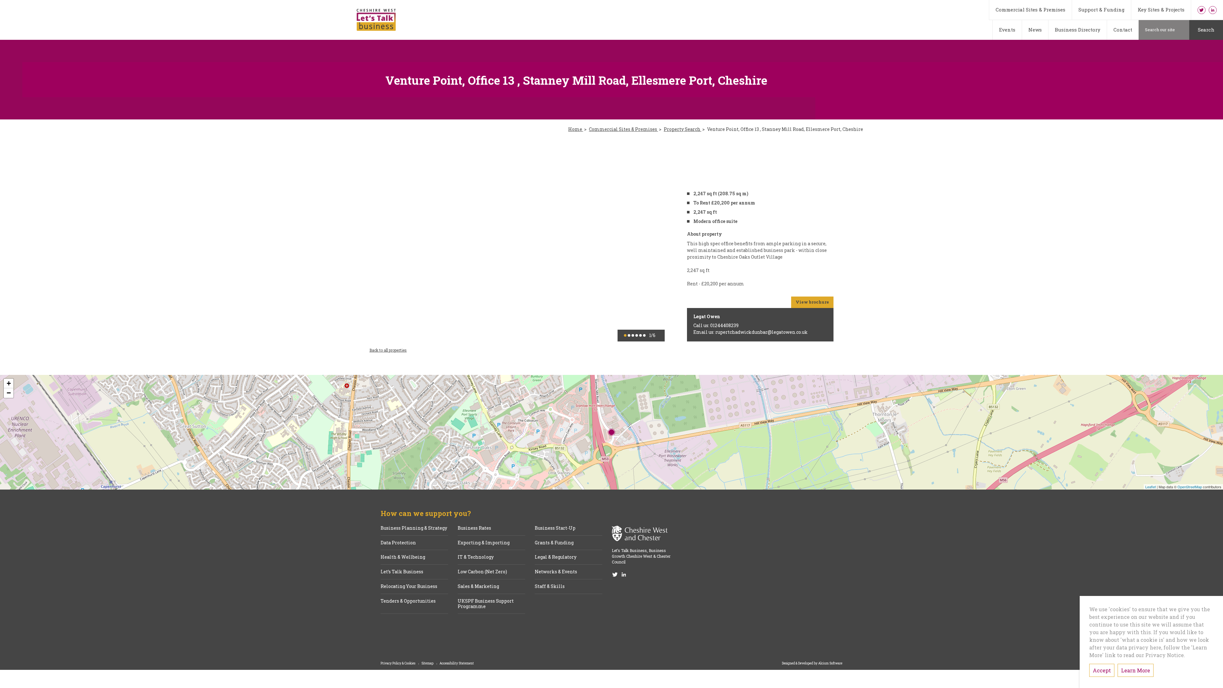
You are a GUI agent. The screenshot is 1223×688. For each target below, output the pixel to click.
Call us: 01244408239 (716, 325)
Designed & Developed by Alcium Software (812, 663)
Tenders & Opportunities (408, 601)
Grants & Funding (554, 543)
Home (575, 129)
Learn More (1135, 670)
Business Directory (1077, 29)
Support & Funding (1101, 9)
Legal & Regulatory (555, 557)
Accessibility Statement (457, 663)
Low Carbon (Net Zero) (482, 572)
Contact (1122, 29)
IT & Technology (476, 557)
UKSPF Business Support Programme (486, 603)
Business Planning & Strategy (414, 528)
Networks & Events (556, 572)
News (1035, 29)
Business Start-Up (555, 528)
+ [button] (9, 383)
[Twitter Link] (1201, 10)
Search (1206, 29)
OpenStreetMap (1189, 486)
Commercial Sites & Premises (1030, 9)
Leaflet (1150, 486)
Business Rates (474, 528)
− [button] (9, 393)
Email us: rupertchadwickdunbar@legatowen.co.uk (750, 332)
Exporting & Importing (484, 543)
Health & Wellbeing (403, 557)
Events (1007, 29)
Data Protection (398, 543)
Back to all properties (388, 350)
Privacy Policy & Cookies (398, 663)
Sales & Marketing (478, 586)
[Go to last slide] (384, 241)
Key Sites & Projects (1161, 9)
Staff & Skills (550, 586)
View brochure (812, 302)
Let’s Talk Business (402, 572)
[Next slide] (650, 241)
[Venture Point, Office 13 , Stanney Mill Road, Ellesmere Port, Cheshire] (611, 432)
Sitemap (427, 663)
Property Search (682, 129)
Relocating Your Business (409, 586)
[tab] (625, 335)
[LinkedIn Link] (1213, 10)
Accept (1102, 670)
